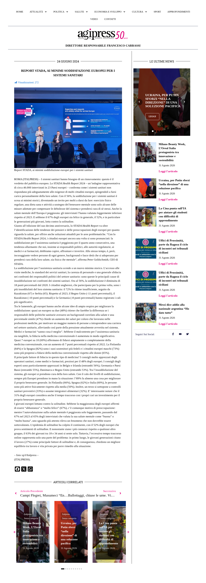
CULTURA (137, 11)
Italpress (28, 514)
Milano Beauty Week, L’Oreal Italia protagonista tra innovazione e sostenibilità (172, 152)
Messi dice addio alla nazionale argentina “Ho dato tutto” (174, 308)
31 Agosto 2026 (31, 548)
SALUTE (79, 11)
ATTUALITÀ (36, 11)
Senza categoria (31, 518)
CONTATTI (110, 19)
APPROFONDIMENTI (178, 11)
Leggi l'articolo (168, 171)
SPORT (157, 11)
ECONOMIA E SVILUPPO (108, 11)
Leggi (152, 118)
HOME (19, 11)
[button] (62, 568)
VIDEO (94, 19)
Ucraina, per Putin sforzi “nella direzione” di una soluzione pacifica (174, 184)
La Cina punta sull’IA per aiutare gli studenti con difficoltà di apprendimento (162, 100)
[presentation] (139, 102)
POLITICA (58, 11)
